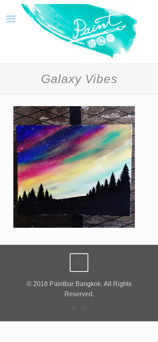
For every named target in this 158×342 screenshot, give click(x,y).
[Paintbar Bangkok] (79, 31)
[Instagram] (84, 308)
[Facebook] (73, 308)
